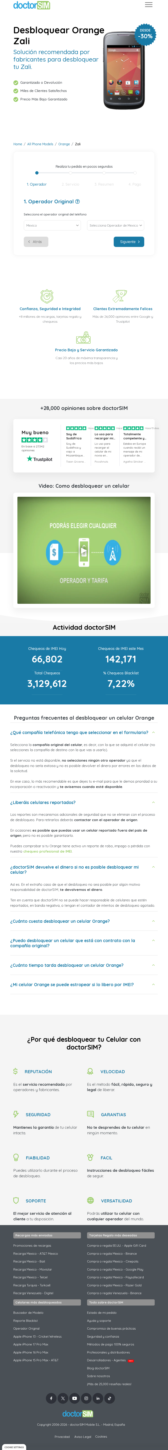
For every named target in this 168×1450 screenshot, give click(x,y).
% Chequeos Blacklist (121, 673)
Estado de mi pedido (102, 1313)
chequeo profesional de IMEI (47, 851)
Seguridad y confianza (103, 1336)
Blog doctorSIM (98, 1368)
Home (17, 144)
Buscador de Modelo (28, 1313)
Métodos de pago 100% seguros (110, 1344)
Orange (64, 144)
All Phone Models (40, 144)
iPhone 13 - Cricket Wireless (37, 1336)
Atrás (37, 241)
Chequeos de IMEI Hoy (47, 648)
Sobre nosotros (98, 1376)
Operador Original (26, 1328)
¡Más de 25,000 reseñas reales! (109, 1384)
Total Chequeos (47, 673)
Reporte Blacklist (25, 1321)
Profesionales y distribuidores (108, 1352)
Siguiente (128, 241)
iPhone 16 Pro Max (30, 1352)
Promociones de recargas (32, 1246)
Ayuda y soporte (99, 1321)
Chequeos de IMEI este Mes (121, 648)
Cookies (101, 1436)
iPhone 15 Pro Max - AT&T (36, 1360)
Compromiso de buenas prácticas (111, 1328)
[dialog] (14, 1447)
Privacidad (62, 1437)
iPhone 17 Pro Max (30, 1344)
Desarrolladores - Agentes (110, 1360)
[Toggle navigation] (148, 5)
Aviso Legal (82, 1437)
